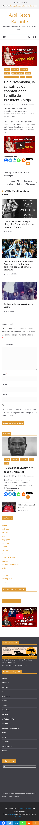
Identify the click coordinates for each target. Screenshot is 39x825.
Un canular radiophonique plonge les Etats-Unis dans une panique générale (19, 224)
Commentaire (8, 344)
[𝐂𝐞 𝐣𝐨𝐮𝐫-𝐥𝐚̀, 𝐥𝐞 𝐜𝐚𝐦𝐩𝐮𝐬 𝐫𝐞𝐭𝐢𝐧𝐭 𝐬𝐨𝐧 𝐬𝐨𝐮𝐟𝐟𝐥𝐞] (19, 283)
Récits (22, 77)
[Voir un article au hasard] (34, 37)
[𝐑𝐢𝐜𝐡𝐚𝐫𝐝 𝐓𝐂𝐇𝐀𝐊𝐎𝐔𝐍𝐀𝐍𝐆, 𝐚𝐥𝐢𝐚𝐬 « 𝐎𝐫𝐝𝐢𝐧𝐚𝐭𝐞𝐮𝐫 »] (19, 446)
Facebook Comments (26, 328)
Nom (4, 374)
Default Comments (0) (9, 328)
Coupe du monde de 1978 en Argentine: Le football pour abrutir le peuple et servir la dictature (18, 265)
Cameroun (24, 69)
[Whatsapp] (19, 160)
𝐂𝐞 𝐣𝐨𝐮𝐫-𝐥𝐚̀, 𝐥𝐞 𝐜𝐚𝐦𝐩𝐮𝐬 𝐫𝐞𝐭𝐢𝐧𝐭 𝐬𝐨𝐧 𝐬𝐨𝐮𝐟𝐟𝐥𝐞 (18, 305)
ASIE (3, 536)
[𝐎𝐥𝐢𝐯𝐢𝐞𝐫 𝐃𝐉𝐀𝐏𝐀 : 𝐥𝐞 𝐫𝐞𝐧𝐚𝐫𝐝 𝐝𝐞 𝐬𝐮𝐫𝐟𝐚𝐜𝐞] (9, 507)
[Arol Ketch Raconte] (4, 37)
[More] (28, 163)
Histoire (7, 73)
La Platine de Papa (17, 73)
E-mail (5, 384)
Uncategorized (7, 579)
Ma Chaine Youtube (11, 601)
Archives (5, 532)
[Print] (24, 160)
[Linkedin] (14, 160)
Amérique (5, 529)
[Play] (20, 145)
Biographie (15, 69)
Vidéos (29, 77)
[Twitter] (10, 160)
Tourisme (5, 575)
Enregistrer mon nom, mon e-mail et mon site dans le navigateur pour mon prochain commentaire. (19, 412)
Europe (4, 547)
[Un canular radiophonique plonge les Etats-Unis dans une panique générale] (19, 201)
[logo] (19, 648)
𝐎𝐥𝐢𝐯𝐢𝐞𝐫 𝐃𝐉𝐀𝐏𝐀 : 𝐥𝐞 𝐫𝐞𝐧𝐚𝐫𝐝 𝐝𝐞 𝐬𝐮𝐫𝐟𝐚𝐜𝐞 (26, 506)
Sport (6, 463)
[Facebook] (6, 160)
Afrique (7, 69)
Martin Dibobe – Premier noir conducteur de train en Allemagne (21, 182)
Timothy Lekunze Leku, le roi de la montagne (18, 174)
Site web (5, 395)
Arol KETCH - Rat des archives (25, 104)
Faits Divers (6, 550)
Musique (28, 73)
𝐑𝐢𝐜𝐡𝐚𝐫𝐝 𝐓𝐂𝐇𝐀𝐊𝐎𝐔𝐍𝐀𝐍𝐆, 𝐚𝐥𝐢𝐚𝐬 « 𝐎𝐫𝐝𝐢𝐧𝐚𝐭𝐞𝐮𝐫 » (19, 469)
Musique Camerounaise (11, 77)
